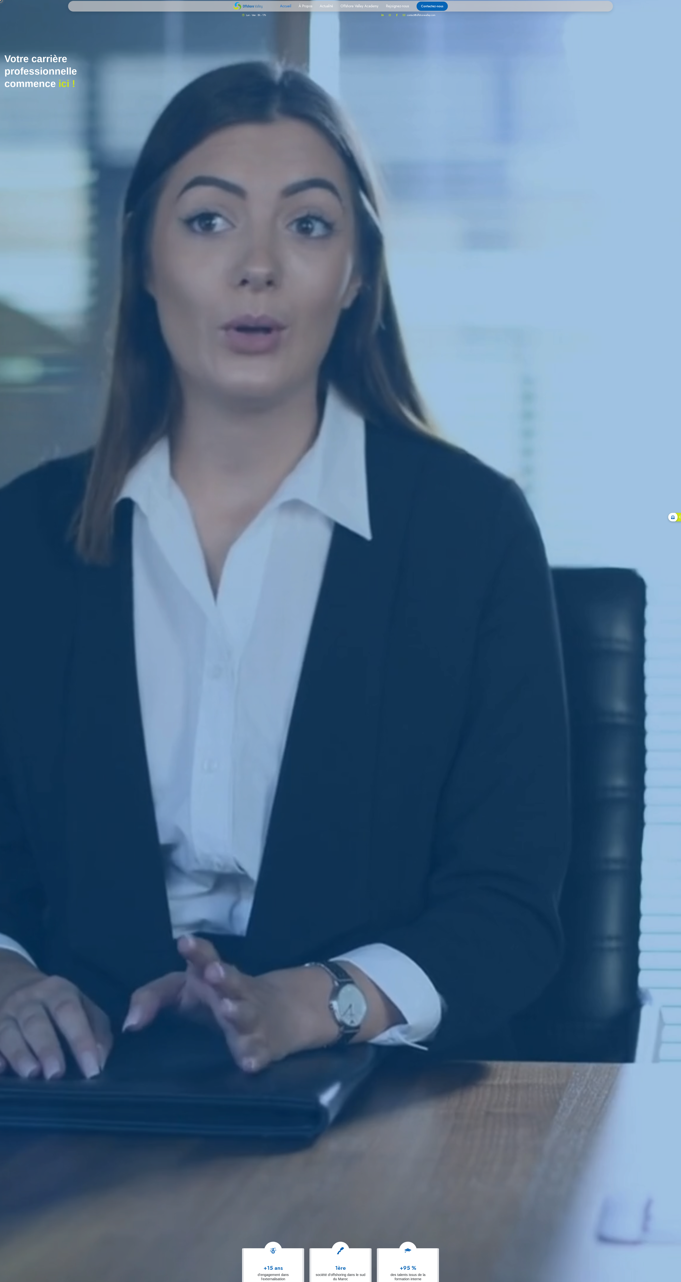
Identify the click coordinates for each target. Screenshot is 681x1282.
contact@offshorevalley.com (420, 15)
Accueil (285, 6)
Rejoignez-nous (397, 6)
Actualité (326, 6)
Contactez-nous (432, 6)
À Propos (305, 6)
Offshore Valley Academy (359, 6)
